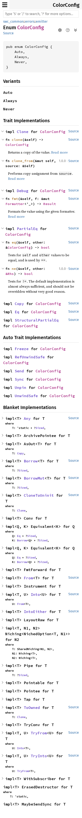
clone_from (22, 161)
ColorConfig (66, 5)
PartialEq (27, 228)
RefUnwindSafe (30, 357)
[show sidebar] (4, 5)
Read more (59, 152)
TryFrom (39, 733)
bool (45, 247)
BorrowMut (34, 478)
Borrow (31, 461)
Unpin (20, 387)
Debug (22, 190)
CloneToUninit (39, 495)
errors (29, 21)
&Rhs (9, 274)
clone (17, 139)
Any (27, 418)
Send (19, 371)
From (28, 577)
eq (14, 242)
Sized (40, 428)
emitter (42, 21)
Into (35, 594)
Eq (17, 311)
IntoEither (35, 611)
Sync (19, 379)
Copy (19, 303)
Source (8, 33)
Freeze (22, 348)
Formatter (14, 204)
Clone (22, 131)
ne (14, 268)
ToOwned (32, 707)
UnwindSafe (26, 395)
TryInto (39, 755)
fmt (15, 199)
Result (49, 204)
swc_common (13, 21)
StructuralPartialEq (37, 320)
